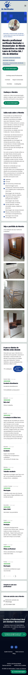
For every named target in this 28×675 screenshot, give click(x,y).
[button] (25, 5)
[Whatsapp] (16, 647)
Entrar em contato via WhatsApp (12, 601)
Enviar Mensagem (11, 68)
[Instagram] (11, 647)
